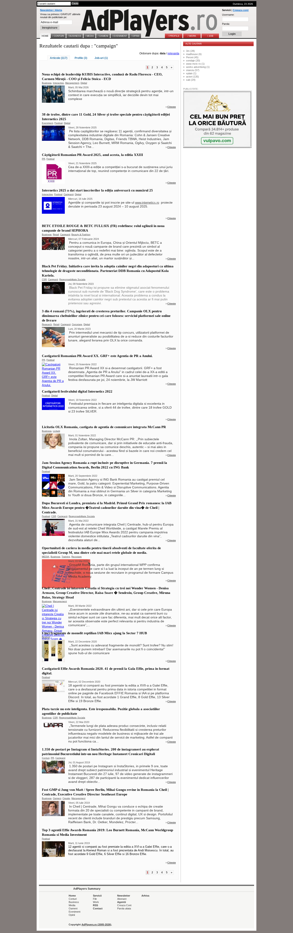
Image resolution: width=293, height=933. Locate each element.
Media (72, 905)
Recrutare (76, 556)
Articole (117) (58, 58)
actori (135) (192, 76)
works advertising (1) (198, 67)
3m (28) (190, 51)
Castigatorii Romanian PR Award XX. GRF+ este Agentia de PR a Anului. (97, 356)
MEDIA (45, 556)
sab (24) (190, 79)
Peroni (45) (192, 57)
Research (47, 324)
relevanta (173, 53)
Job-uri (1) (101, 58)
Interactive (58, 83)
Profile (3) (81, 58)
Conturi (45, 758)
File (95, 898)
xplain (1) (191, 73)
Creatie (66, 798)
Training (66, 556)
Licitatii (56, 431)
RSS (95, 905)
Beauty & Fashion (80, 234)
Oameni (57, 798)
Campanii (68, 194)
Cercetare (77, 324)
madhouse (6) (194, 54)
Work (96, 902)
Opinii (72, 915)
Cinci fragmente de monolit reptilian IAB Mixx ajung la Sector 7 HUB (94, 633)
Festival (58, 123)
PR (43, 159)
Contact (98, 908)
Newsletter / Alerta (51, 10)
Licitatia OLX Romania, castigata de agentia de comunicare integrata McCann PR (104, 427)
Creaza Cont (124, 905)
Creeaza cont (241, 10)
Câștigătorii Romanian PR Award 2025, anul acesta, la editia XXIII (92, 155)
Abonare (122, 898)
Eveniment (47, 123)
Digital (84, 83)
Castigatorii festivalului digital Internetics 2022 (77, 391)
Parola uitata (124, 908)
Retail (56, 234)
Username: (228, 14)
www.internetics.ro (147, 202)
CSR (44, 279)
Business (47, 83)
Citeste (171, 106)
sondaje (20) (193, 60)
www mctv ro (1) (195, 63)
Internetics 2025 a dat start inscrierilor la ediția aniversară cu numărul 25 (97, 190)
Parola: (226, 23)
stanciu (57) (192, 70)
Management (72, 83)
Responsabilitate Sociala (72, 279)
